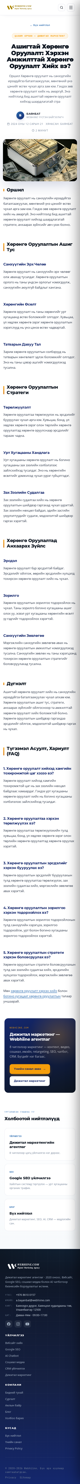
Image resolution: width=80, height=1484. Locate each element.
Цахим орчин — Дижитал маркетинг (40, 36)
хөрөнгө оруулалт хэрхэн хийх (34, 991)
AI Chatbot (12, 1355)
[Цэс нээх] (71, 7)
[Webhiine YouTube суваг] (27, 1324)
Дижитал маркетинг (29, 1081)
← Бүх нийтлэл (40, 25)
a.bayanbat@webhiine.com (33, 1300)
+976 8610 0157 (25, 1295)
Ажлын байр (13, 1405)
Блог (8, 1411)
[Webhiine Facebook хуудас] (8, 1324)
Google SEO (12, 1349)
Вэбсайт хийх (14, 1343)
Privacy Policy (13, 1448)
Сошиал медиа (15, 1362)
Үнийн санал (13, 1442)
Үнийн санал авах (30, 1069)
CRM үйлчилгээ (15, 1368)
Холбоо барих (14, 1418)
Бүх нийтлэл (13, 1435)
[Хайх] (61, 7)
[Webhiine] (40, 1266)
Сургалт (10, 1399)
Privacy (10, 1477)
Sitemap (25, 1477)
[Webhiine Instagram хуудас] (18, 1324)
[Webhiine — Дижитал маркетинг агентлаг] (19, 7)
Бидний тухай (14, 1392)
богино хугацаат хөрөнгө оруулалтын (32, 996)
